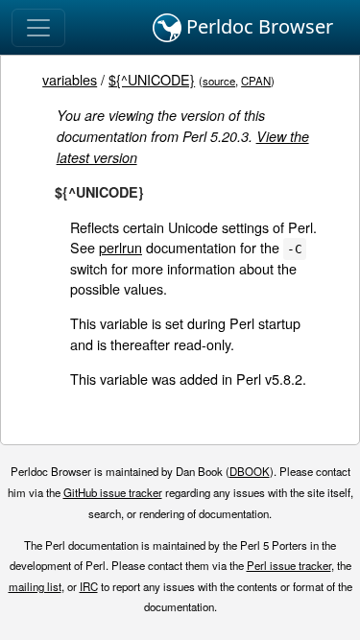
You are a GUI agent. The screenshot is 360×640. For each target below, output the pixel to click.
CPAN (256, 80)
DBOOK (249, 471)
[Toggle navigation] (38, 28)
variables (69, 79)
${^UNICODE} (151, 79)
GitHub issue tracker (112, 492)
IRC (89, 586)
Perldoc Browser (257, 26)
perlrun (120, 247)
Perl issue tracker (289, 565)
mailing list (35, 586)
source (219, 80)
